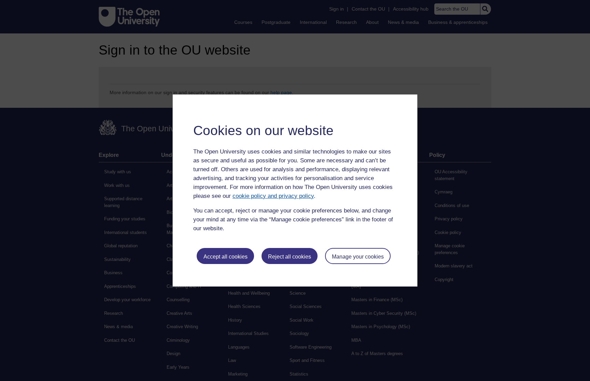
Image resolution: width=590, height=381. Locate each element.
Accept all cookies (225, 257)
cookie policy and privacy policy (273, 196)
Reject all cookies (289, 257)
